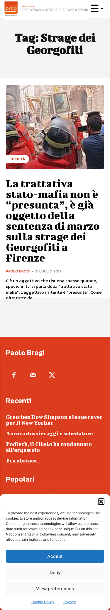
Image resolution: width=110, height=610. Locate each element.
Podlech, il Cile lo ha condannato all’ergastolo (49, 447)
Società (17, 159)
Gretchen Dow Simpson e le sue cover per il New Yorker (54, 420)
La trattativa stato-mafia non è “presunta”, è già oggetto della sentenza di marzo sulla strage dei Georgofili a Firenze (52, 220)
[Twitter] (52, 376)
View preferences (55, 588)
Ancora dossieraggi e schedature (49, 433)
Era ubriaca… (24, 460)
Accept (55, 556)
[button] (101, 502)
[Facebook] (14, 376)
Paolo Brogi (18, 271)
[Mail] (33, 376)
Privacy (69, 602)
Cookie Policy (42, 602)
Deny (55, 572)
